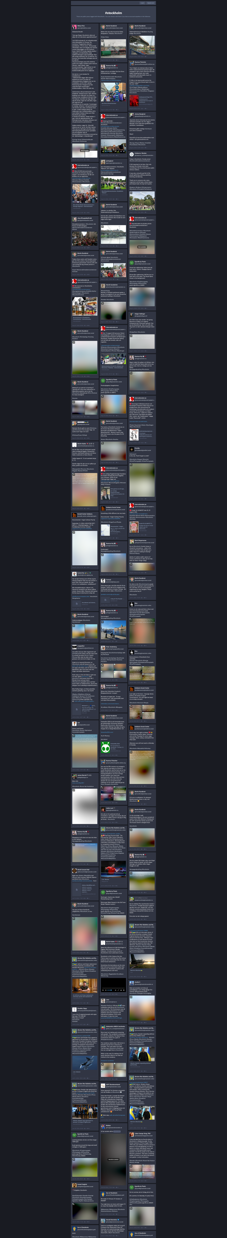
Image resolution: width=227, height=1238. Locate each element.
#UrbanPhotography (147, 461)
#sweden (85, 1195)
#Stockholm (133, 459)
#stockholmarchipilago (115, 653)
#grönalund (88, 730)
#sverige (90, 1195)
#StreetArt (145, 459)
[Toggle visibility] (102, 41)
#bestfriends (120, 658)
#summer (119, 660)
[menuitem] (113, 146)
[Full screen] (123, 151)
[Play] (103, 151)
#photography (88, 1199)
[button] (113, 146)
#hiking (109, 660)
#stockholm (104, 658)
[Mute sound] (106, 151)
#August (139, 459)
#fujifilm (80, 1201)
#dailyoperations (89, 1201)
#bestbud (106, 654)
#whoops (132, 454)
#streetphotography (85, 1197)
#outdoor (103, 660)
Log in (142, 3)
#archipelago (112, 658)
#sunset (113, 660)
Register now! (151, 3)
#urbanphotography (78, 1199)
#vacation (104, 661)
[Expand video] (118, 151)
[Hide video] (115, 151)
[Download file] (120, 151)
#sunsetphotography (78, 732)
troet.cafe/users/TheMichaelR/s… (85, 701)
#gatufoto (75, 1201)
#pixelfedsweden (77, 1195)
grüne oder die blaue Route (80, 666)
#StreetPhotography (135, 461)
